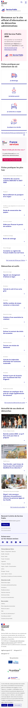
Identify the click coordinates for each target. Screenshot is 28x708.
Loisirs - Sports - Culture (6, 574)
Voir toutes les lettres (6, 530)
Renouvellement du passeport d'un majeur (13, 196)
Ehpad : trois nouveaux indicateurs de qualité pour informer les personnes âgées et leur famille (13, 497)
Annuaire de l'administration (7, 597)
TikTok (7, 542)
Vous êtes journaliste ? (6, 616)
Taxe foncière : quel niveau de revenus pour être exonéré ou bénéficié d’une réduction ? (13, 466)
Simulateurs (3, 587)
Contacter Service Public (6, 618)
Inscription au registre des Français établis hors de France (13, 252)
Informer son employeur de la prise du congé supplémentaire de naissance (13, 393)
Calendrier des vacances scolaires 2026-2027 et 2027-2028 (13, 180)
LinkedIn (11, 542)
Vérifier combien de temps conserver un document (12, 304)
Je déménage (14, 81)
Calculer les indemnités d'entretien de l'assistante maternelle (12, 361)
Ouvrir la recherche (21, 2)
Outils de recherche (5, 592)
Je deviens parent (14, 96)
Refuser (10, 705)
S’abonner (5, 524)
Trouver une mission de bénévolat (11, 346)
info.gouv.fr (17, 650)
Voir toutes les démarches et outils (14, 402)
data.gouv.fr (4, 653)
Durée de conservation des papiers (12, 211)
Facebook (2, 542)
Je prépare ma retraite (14, 127)
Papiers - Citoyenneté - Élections (8, 551)
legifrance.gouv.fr (6, 650)
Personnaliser (17, 705)
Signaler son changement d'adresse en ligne (11, 276)
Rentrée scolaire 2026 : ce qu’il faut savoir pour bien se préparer (13, 436)
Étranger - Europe (5, 571)
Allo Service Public (5, 595)
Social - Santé (4, 556)
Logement (3, 561)
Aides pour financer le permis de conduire (13, 225)
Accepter (4, 705)
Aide (2, 611)
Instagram (15, 542)
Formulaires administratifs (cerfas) (8, 585)
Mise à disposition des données (8, 606)
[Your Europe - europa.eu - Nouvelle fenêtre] (14, 662)
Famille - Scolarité (5, 554)
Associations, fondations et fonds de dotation (11, 576)
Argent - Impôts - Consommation (8, 566)
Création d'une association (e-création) (13, 318)
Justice (2, 569)
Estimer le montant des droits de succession (13, 332)
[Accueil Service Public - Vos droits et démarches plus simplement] (11, 12)
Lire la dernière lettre (6, 528)
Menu (26, 3)
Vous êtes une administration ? (8, 613)
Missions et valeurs (5, 608)
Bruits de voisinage (9, 239)
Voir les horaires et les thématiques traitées (10, 49)
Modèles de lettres (5, 590)
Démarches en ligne (5, 582)
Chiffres (3, 603)
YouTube (20, 542)
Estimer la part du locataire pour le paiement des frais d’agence (12, 377)
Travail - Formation (5, 559)
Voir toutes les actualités (17, 507)
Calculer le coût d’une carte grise (12, 290)
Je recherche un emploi (14, 112)
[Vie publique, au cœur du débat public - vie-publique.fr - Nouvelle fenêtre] (14, 671)
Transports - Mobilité (6, 564)
